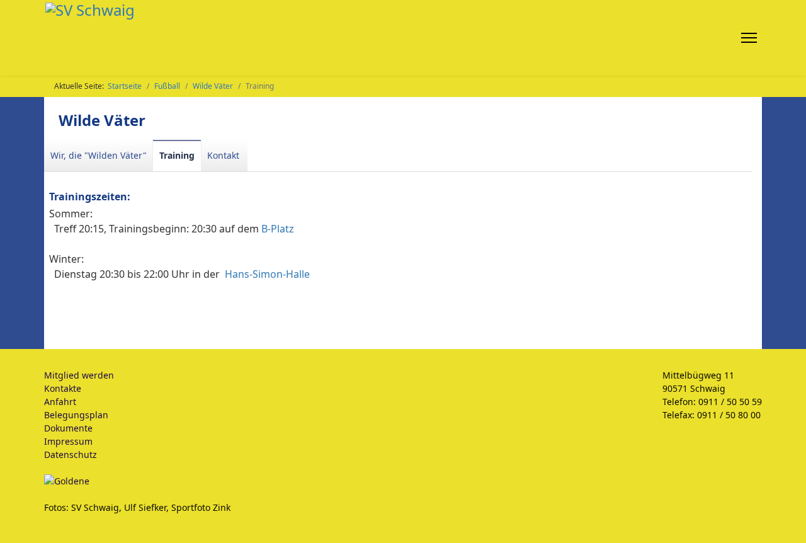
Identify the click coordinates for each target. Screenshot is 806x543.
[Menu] (751, 38)
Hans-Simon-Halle (267, 274)
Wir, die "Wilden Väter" (98, 155)
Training (177, 155)
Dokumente (68, 428)
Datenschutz (70, 454)
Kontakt (223, 155)
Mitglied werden (79, 375)
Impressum (68, 441)
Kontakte (62, 388)
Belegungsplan (76, 415)
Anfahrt (60, 402)
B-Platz (277, 229)
